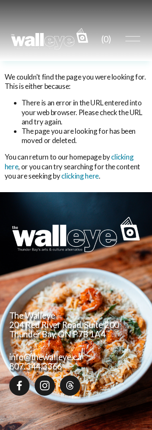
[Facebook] (19, 385)
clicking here (80, 175)
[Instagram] (45, 385)
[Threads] (70, 385)
